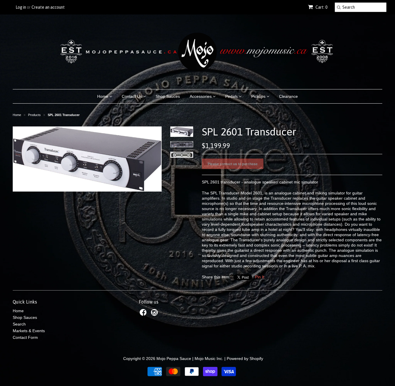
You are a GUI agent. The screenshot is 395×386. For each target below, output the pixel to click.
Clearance (288, 96)
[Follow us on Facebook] (144, 314)
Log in (21, 7)
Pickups (259, 96)
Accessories (201, 96)
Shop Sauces (168, 96)
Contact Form (25, 337)
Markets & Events (29, 330)
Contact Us (132, 96)
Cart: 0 (321, 7)
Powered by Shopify (245, 358)
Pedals (232, 96)
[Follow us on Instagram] (155, 314)
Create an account (48, 7)
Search (19, 324)
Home (103, 96)
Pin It (259, 277)
